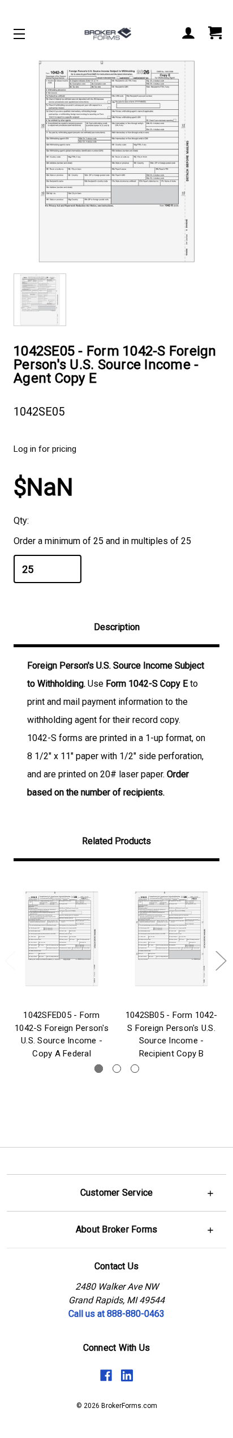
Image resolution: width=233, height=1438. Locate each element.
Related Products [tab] (116, 841)
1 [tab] (98, 1068)
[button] (116, 1192)
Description (117, 627)
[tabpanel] (61, 968)
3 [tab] (135, 1068)
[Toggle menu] (29, 33)
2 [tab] (117, 1068)
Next (220, 960)
